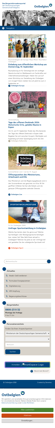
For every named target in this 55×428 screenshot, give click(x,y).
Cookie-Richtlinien (28, 403)
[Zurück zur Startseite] (43, 5)
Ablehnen (27, 415)
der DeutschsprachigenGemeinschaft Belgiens (11, 7)
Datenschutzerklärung (9, 403)
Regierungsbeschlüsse (18, 296)
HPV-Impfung (14, 291)
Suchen (13, 352)
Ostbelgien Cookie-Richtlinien (13, 394)
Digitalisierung (14, 286)
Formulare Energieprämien (19, 281)
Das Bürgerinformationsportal (13, 3)
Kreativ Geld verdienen (18, 276)
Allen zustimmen (27, 410)
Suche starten (49, 261)
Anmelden (16, 365)
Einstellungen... (27, 421)
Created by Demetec (44, 382)
